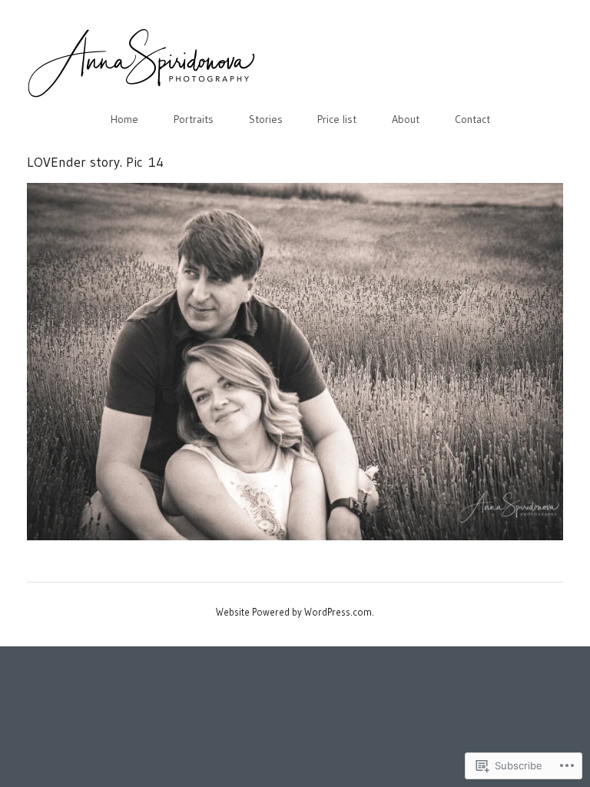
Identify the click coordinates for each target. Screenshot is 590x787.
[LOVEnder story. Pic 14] (295, 361)
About (405, 119)
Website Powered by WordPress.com (294, 612)
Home (124, 119)
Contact (472, 119)
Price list (336, 119)
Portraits (194, 119)
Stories (266, 119)
